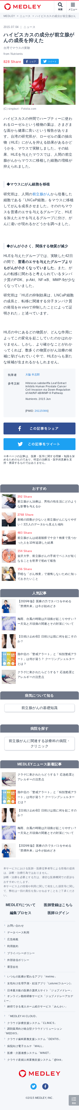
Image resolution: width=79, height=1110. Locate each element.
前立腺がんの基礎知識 (40, 708)
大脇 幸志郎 (32, 374)
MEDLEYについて (21, 905)
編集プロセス (21, 913)
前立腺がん (41, 194)
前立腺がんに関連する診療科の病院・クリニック (39, 743)
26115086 (41, 410)
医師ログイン (58, 913)
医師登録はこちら (58, 905)
